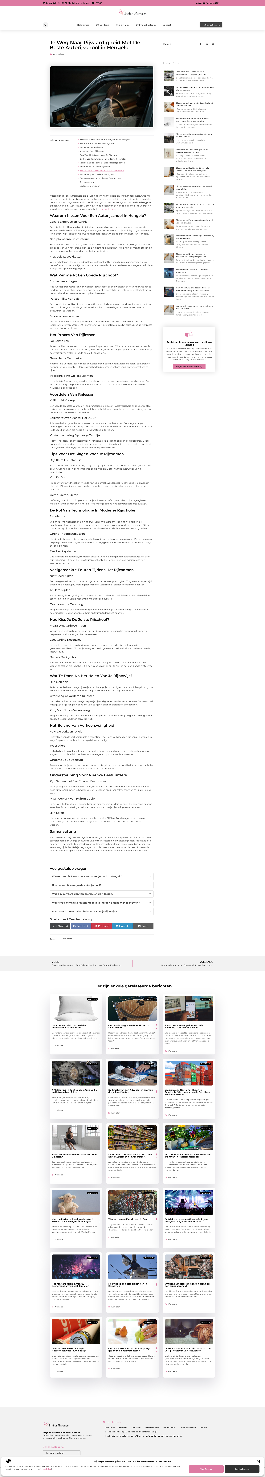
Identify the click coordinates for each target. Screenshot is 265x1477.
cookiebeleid (46, 1469)
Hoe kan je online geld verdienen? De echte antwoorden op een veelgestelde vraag (143, 1436)
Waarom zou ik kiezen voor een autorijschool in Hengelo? (101, 876)
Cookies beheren (242, 1469)
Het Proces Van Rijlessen (92, 147)
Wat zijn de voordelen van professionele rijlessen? (101, 894)
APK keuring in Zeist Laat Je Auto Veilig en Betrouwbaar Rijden (74, 1091)
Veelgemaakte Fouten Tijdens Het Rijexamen (102, 163)
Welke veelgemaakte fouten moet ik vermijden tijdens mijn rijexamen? (101, 902)
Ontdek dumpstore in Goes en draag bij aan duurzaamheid (187, 1284)
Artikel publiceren (187, 1428)
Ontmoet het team (146, 25)
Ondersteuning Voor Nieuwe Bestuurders (100, 178)
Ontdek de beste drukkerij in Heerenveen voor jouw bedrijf (69, 1349)
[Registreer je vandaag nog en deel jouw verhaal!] (189, 333)
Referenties (83, 25)
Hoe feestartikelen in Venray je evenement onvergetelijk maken (70, 1284)
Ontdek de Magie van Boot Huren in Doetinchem (128, 1026)
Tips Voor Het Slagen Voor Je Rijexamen (99, 155)
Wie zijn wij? (122, 25)
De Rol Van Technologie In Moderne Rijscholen (103, 159)
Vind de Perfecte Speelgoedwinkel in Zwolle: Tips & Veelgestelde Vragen (73, 1220)
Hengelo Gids (107, 209)
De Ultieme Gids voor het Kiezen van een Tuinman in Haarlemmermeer (188, 1155)
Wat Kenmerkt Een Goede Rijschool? (98, 143)
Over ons (123, 1428)
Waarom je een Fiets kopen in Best (128, 1219)
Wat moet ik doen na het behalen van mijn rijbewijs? (101, 911)
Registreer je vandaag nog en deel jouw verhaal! (189, 343)
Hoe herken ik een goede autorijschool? (101, 885)
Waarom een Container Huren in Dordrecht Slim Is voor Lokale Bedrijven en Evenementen (187, 1092)
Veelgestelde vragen (90, 186)
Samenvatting (87, 182)
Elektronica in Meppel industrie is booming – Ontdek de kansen (184, 1026)
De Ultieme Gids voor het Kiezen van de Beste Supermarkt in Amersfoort (130, 1155)
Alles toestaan (206, 1469)
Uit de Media (102, 25)
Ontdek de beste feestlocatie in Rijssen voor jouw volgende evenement (187, 1220)
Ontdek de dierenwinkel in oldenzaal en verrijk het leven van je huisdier (188, 1349)
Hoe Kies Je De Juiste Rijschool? (96, 166)
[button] (258, 1461)
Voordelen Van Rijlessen (92, 151)
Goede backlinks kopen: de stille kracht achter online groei (132, 1432)
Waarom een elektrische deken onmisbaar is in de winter (69, 1026)
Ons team (136, 1428)
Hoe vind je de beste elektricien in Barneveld (127, 1284)
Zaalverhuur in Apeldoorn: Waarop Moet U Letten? (75, 1155)
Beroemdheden (152, 1428)
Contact (167, 25)
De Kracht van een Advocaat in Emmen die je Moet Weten (130, 1091)
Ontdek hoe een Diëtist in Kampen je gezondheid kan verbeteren (129, 1349)
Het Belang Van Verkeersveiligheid (97, 174)
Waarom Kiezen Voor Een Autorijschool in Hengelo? (105, 139)
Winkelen (58, 54)
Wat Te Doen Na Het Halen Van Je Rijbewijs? (102, 170)
